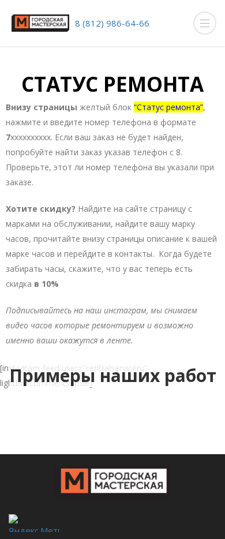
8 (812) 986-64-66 (112, 23)
